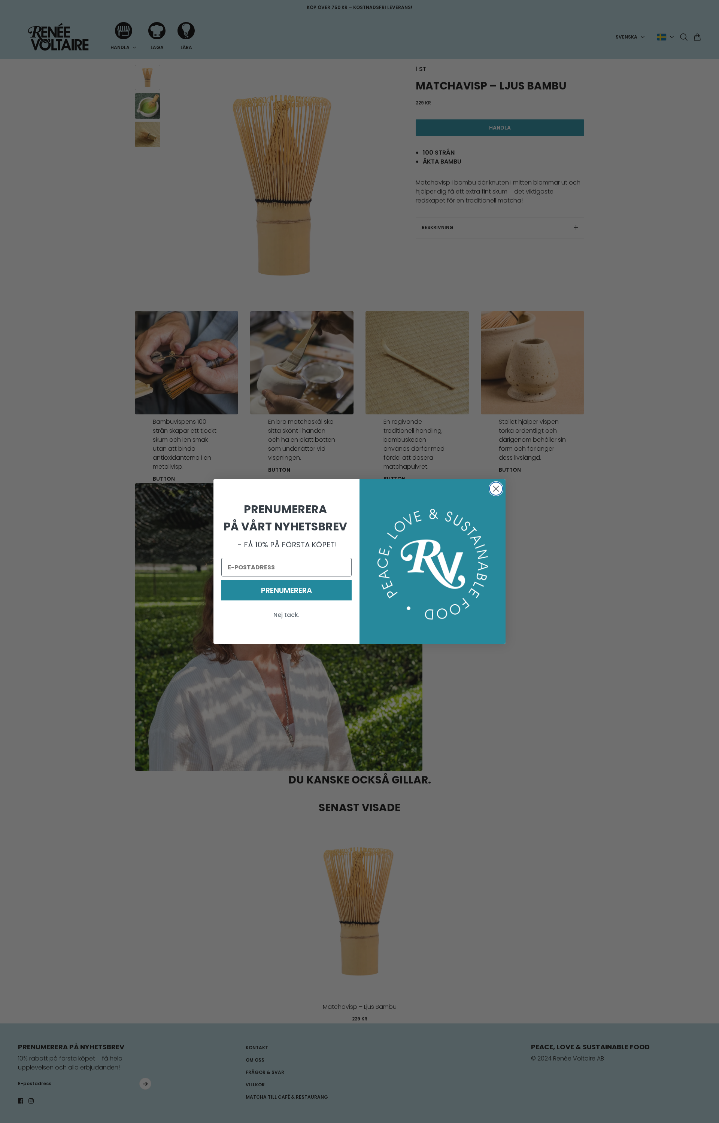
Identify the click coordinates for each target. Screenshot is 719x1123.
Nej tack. (286, 615)
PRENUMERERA (286, 590)
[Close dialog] (496, 488)
